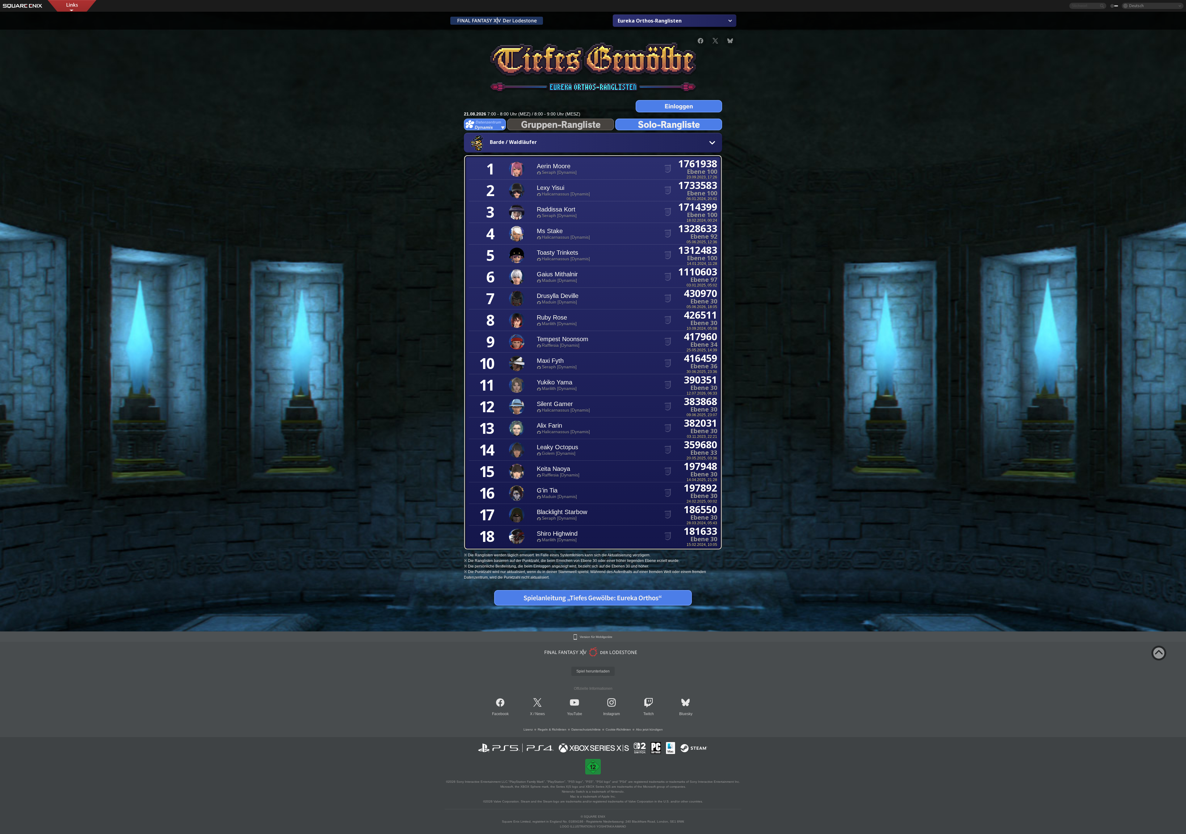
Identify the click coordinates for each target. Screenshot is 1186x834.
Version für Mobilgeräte (596, 637)
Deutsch (1136, 5)
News (540, 714)
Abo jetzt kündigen (649, 729)
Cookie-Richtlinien (618, 729)
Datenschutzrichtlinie (586, 729)
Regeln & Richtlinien (552, 729)
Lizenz (528, 729)
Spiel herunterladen (593, 671)
